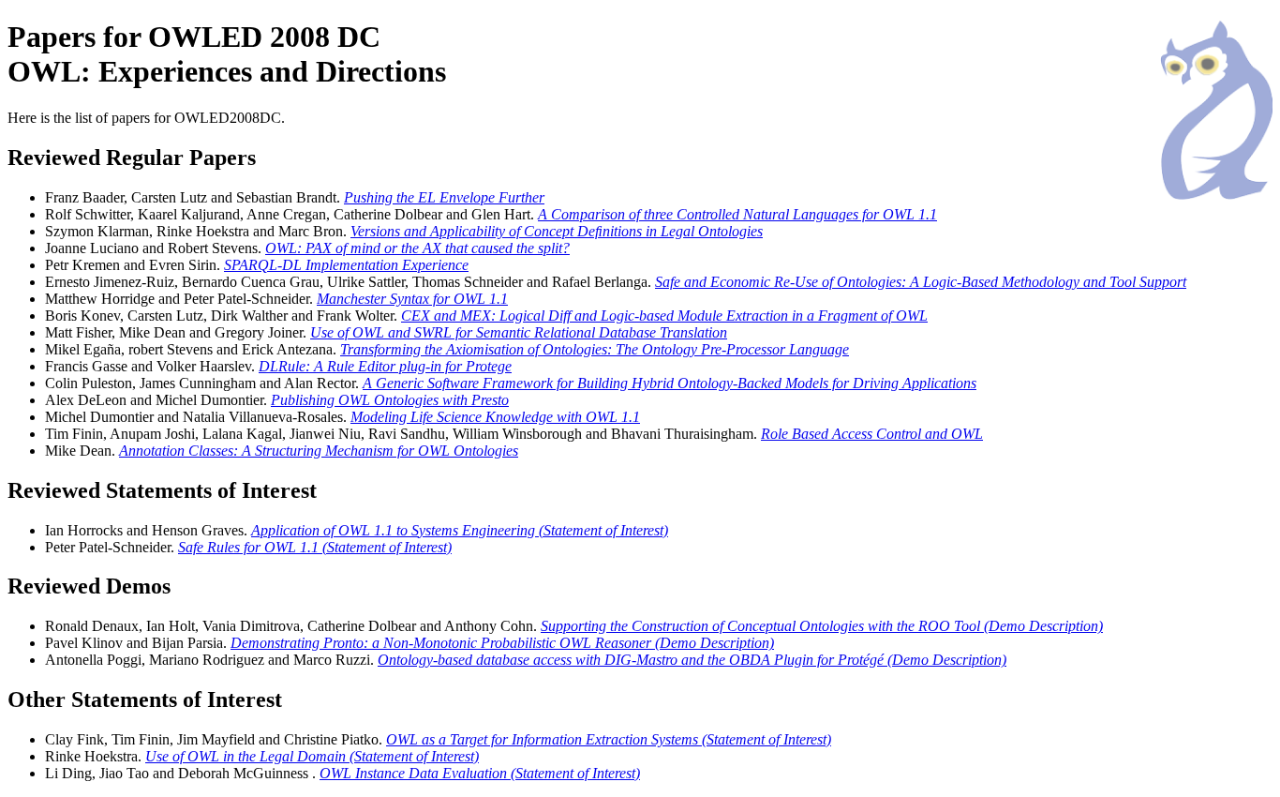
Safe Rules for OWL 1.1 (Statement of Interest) (315, 547)
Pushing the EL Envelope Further (444, 197)
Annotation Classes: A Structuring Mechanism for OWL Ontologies (318, 451)
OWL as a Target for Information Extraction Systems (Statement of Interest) (608, 739)
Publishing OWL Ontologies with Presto (390, 400)
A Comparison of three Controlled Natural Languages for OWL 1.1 (737, 214)
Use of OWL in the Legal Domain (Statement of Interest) (312, 756)
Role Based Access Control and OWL (872, 434)
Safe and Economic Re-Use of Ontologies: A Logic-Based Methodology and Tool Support (920, 282)
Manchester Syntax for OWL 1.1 (412, 299)
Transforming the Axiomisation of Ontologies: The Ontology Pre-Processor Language (594, 349)
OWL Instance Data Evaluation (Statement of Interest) (480, 773)
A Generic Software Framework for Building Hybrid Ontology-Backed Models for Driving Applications (669, 383)
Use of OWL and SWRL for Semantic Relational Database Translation (518, 332)
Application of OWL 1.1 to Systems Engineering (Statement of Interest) (459, 530)
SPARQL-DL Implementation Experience (346, 265)
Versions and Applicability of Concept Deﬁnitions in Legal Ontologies (556, 231)
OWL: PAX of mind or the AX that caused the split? (417, 248)
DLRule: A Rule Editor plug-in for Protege (385, 366)
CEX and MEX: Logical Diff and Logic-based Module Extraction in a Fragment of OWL (664, 315)
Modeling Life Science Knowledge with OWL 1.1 (495, 417)
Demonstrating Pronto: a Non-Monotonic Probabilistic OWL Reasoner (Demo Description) (502, 643)
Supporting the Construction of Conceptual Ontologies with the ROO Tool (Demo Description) (822, 626)
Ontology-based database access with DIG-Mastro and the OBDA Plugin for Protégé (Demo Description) (692, 660)
